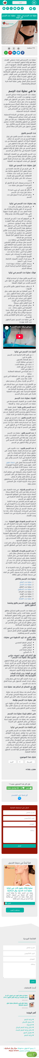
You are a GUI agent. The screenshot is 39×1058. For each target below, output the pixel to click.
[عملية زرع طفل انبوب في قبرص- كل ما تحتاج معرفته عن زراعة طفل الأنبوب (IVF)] (31, 997)
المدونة (29, 1025)
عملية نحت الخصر (26, 584)
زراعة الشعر (28, 1019)
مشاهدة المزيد (15, 910)
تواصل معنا (12, 788)
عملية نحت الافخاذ (25, 598)
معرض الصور (27, 1033)
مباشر (30, 1054)
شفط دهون (10, 462)
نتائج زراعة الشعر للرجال (24, 1027)
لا (21, 788)
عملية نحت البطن (26, 582)
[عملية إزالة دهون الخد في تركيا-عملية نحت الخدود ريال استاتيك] (19, 876)
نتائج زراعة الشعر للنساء (24, 1030)
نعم (28, 788)
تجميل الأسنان (27, 1022)
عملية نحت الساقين (25, 589)
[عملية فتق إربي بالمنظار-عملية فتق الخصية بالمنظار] (31, 1005)
